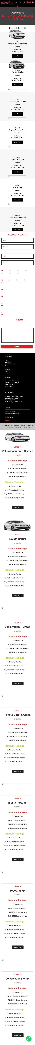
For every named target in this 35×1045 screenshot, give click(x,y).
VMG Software (9, 427)
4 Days (28, 280)
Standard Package (8, 289)
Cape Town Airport (8, 303)
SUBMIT (17, 347)
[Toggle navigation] (17, 6)
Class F (13, 273)
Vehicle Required (6, 269)
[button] (18, 507)
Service (7, 366)
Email (3, 259)
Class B (13, 270)
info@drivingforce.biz (13, 413)
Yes (4, 296)
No (10, 296)
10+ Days (23, 282)
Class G (21, 273)
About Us (7, 369)
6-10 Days (14, 282)
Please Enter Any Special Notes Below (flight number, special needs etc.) (16, 325)
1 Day (5, 280)
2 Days (12, 280)
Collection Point (6, 301)
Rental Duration (6, 278)
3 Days (20, 280)
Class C (21, 270)
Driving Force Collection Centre (12, 305)
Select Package (6, 287)
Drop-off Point (5, 310)
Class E (5, 273)
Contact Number (6, 253)
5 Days (5, 282)
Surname (4, 243)
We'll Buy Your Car (10, 364)
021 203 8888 (11, 411)
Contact (7, 371)
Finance (7, 367)
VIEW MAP (9, 386)
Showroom (8, 362)
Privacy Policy (18, 427)
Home (7, 360)
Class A (5, 270)
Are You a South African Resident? (12, 294)
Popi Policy (27, 427)
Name (3, 237)
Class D (29, 270)
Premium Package (23, 289)
